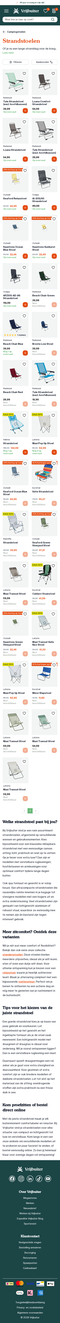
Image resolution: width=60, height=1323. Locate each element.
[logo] (26, 11)
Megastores (30, 1198)
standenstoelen (13, 954)
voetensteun (26, 981)
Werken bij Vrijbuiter (30, 1213)
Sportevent (30, 1223)
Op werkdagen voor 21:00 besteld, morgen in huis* (32, 2)
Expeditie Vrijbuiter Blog (30, 1218)
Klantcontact (30, 1236)
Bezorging (30, 1252)
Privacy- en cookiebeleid (30, 1307)
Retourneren (30, 1257)
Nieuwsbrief (30, 1208)
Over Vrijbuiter (30, 1192)
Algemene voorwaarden (30, 1312)
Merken (30, 1203)
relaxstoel (9, 972)
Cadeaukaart (30, 1268)
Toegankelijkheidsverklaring (30, 1302)
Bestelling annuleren (30, 1247)
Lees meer (8, 52)
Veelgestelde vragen (30, 1242)
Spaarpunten (30, 1263)
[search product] (52, 19)
